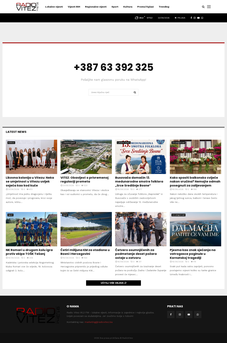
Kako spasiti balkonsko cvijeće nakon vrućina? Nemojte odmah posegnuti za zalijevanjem (195, 182)
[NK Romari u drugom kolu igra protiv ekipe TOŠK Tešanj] (31, 229)
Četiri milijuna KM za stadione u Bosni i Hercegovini (85, 252)
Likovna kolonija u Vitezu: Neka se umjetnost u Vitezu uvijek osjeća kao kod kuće (30, 182)
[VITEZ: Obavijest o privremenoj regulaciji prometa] (86, 157)
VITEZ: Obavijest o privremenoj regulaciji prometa (84, 180)
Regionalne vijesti (96, 6)
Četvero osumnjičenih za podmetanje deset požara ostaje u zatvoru (136, 254)
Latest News (16, 132)
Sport (115, 6)
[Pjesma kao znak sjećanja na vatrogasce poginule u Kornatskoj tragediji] (195, 229)
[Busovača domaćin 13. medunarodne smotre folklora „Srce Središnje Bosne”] (141, 157)
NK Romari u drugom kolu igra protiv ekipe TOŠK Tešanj (29, 252)
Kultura (127, 6)
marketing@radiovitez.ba (99, 322)
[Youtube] (188, 314)
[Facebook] (170, 314)
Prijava (181, 18)
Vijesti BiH (74, 6)
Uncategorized (178, 143)
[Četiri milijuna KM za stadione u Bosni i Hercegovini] (86, 229)
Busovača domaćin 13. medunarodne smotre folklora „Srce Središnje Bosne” (139, 182)
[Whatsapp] (197, 314)
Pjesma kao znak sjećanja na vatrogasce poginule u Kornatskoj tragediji (193, 254)
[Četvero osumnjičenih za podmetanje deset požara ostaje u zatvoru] (141, 229)
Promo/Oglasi (145, 6)
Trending (164, 6)
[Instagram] (179, 314)
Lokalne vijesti (54, 6)
